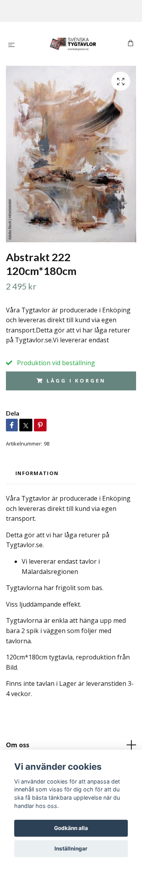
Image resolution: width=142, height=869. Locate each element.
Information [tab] (36, 473)
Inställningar (71, 848)
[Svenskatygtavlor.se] (73, 43)
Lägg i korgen (76, 380)
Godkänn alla (71, 828)
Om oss (17, 745)
